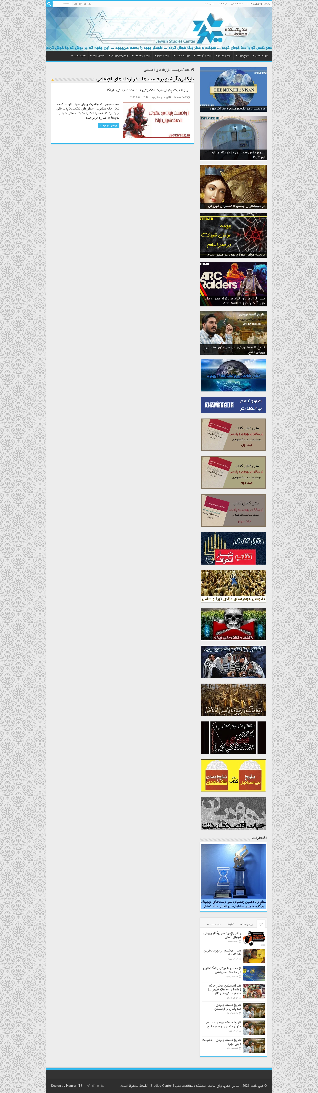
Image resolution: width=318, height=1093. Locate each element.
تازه (261, 924)
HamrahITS (74, 1085)
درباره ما (223, 4)
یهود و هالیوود (159, 97)
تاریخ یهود (243, 55)
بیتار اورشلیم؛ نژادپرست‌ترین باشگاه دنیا (222, 952)
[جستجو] (49, 4)
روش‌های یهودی (119, 55)
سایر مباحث (80, 55)
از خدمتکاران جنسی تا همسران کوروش (236, 206)
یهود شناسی (261, 55)
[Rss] (89, 4)
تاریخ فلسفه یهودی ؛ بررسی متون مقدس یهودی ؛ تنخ (223, 1024)
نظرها (230, 924)
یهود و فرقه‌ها (204, 55)
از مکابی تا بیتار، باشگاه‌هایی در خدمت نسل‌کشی (222, 970)
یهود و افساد (183, 55)
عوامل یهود (98, 55)
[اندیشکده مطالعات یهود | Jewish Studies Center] (159, 29)
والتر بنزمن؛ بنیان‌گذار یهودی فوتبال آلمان (222, 935)
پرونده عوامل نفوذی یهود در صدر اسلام (236, 255)
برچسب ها (213, 924)
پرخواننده (246, 924)
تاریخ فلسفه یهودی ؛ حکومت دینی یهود (221, 1041)
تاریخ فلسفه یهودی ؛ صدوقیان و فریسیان (227, 1006)
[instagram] (80, 4)
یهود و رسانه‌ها (142, 55)
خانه (187, 69)
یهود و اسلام (224, 55)
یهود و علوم (163, 55)
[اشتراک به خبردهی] (52, 80)
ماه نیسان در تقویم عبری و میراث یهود (237, 109)
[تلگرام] (75, 4)
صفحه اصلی (237, 4)
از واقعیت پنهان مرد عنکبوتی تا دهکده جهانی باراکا (148, 90)
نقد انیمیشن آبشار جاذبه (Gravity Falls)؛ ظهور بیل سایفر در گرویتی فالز (224, 989)
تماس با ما (209, 4)
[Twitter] (85, 4)
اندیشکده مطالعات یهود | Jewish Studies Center (173, 1085)
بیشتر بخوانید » (108, 125)
